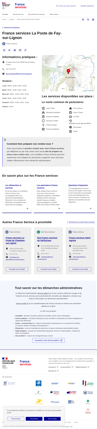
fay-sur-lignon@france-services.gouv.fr (19, 74)
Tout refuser (34, 419)
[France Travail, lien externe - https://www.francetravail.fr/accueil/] (88, 392)
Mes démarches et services (36, 14)
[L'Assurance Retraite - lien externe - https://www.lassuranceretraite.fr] (71, 383)
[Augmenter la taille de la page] (83, 19)
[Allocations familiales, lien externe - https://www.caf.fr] (38, 383)
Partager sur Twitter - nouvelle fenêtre (9, 50)
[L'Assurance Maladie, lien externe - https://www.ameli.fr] (55, 383)
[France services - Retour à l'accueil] (20, 5)
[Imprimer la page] (93, 19)
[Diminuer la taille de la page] (88, 19)
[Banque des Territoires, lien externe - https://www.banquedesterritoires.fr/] (88, 411)
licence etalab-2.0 (66, 426)
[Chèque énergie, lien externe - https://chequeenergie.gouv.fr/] (88, 383)
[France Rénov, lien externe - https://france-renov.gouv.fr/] (55, 392)
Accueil (4, 19)
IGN (90, 90)
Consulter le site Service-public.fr (47, 340)
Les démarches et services (13, 186)
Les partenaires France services (47, 186)
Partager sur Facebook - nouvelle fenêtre (4, 50)
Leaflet (85, 90)
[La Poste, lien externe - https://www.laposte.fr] (38, 402)
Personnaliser (16, 419)
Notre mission (54, 14)
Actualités (5, 14)
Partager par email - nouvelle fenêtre (20, 50)
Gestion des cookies (66, 422)
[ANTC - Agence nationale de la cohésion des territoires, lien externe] (9, 383)
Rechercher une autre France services (82, 222)
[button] (68, 71)
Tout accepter (52, 419)
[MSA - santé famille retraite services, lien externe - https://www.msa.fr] (71, 402)
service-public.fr (66, 367)
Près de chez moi (18, 14)
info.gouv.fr (52, 367)
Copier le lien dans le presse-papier (25, 50)
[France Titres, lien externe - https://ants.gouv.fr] (71, 392)
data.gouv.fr (52, 371)
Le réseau (11, 19)
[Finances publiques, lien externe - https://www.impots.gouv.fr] (38, 392)
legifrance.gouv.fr (81, 367)
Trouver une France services (67, 6)
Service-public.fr (43, 293)
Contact (76, 422)
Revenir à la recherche (12, 27)
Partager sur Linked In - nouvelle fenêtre (15, 50)
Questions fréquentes (87, 6)
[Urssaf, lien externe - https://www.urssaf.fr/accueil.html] (55, 402)
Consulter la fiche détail (17, 269)
